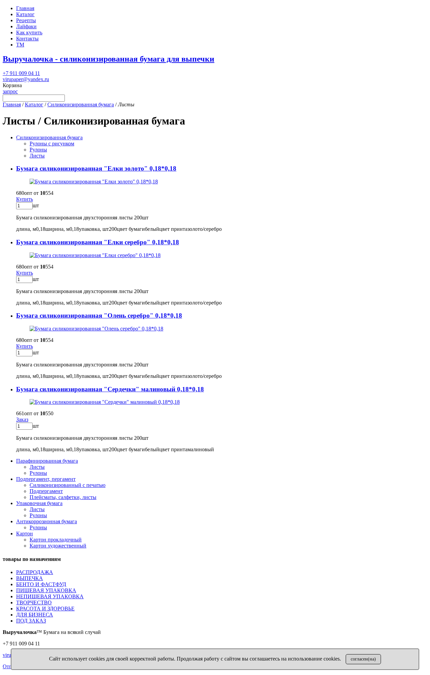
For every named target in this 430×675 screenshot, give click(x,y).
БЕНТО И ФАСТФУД (41, 584)
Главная (25, 8)
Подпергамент (46, 491)
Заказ (22, 419)
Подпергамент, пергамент (46, 479)
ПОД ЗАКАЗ (31, 621)
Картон (24, 533)
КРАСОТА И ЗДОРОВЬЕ (45, 608)
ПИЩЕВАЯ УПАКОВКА (46, 590)
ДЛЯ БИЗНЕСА (34, 614)
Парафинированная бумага (47, 461)
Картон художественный (58, 545)
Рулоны (38, 149)
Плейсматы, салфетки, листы (63, 497)
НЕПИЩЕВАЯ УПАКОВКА (50, 596)
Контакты (27, 38)
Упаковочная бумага (39, 503)
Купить (24, 199)
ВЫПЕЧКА (29, 578)
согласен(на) (363, 659)
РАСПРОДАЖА (34, 572)
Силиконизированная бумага (80, 104)
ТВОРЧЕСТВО (34, 602)
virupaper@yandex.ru (26, 79)
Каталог (25, 14)
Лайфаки (26, 26)
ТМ (20, 44)
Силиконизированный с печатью (67, 485)
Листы (37, 155)
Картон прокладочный (56, 539)
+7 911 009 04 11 (21, 73)
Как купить (29, 32)
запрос (10, 91)
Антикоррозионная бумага (46, 521)
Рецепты (26, 20)
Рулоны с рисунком (52, 143)
